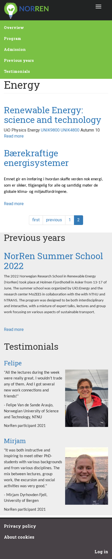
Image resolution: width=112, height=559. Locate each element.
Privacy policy (20, 526)
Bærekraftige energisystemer (36, 157)
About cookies (19, 537)
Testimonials (17, 71)
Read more (14, 136)
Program (12, 38)
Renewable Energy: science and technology (52, 114)
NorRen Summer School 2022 (53, 260)
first (36, 219)
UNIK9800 (50, 130)
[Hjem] (26, 10)
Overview (14, 27)
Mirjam (15, 441)
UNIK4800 (70, 130)
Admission (15, 49)
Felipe (13, 363)
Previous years (19, 60)
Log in (101, 551)
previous (54, 219)
